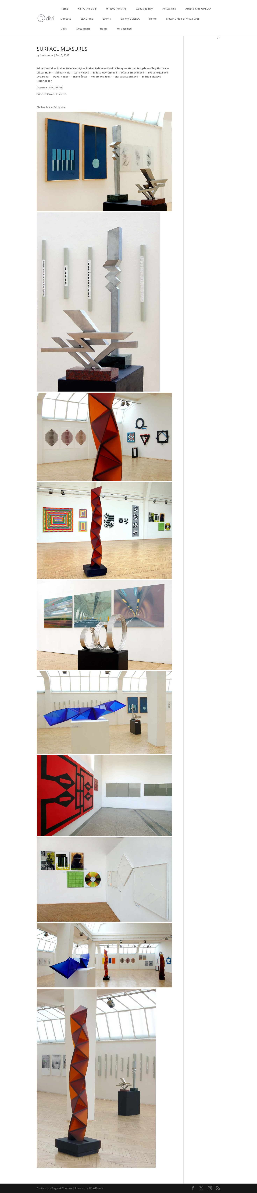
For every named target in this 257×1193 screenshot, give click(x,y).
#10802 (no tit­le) (116, 8)
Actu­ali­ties (169, 8)
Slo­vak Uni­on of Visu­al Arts (182, 18)
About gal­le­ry (144, 8)
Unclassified (124, 28)
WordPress (96, 1188)
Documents (83, 28)
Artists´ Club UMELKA (198, 8)
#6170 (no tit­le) (87, 8)
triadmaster (46, 55)
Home (64, 8)
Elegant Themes (61, 1188)
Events (107, 18)
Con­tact (66, 18)
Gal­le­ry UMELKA (130, 18)
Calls (64, 28)
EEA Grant (87, 18)
